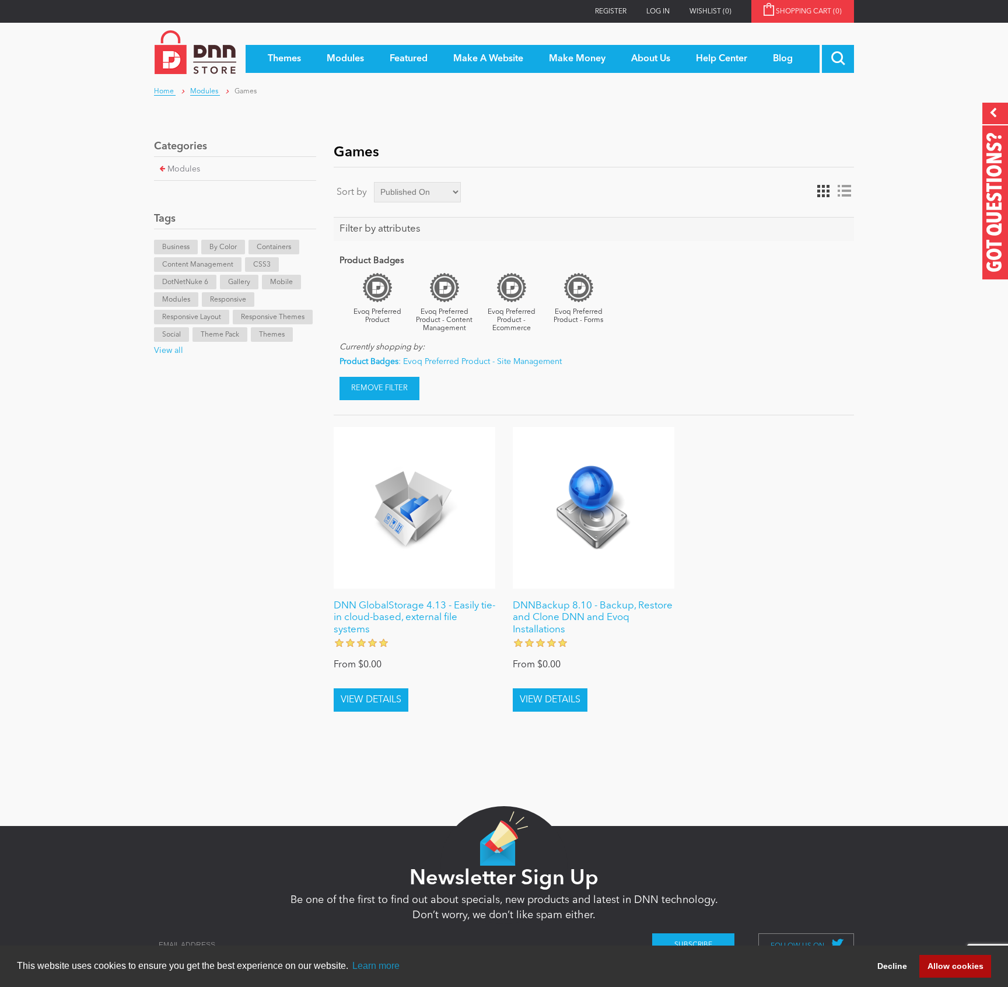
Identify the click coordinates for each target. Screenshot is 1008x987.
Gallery (239, 282)
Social (171, 334)
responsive (228, 299)
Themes (272, 334)
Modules (183, 169)
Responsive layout (191, 317)
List (844, 191)
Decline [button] (892, 966)
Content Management (197, 264)
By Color (223, 247)
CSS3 (262, 264)
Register (610, 11)
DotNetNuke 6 (185, 282)
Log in (658, 11)
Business (176, 247)
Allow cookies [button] (956, 966)
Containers (274, 247)
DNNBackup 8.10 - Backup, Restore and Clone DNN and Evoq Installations (593, 618)
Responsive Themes (272, 317)
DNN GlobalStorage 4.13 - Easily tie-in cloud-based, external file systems (414, 618)
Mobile (281, 282)
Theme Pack (220, 334)
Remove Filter (379, 388)
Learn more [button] (376, 966)
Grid (823, 191)
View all (168, 350)
